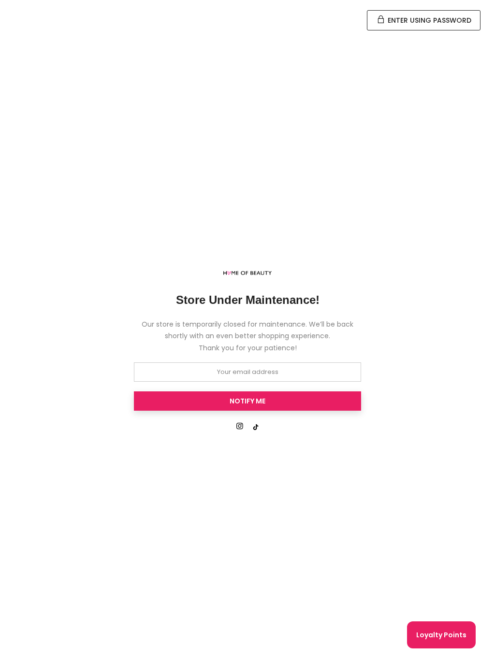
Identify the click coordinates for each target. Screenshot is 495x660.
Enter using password (428, 20)
